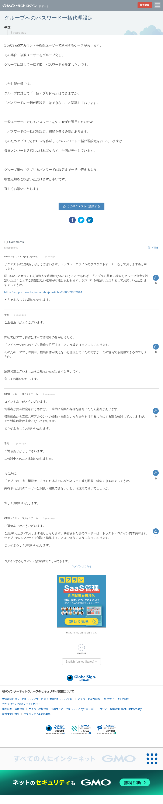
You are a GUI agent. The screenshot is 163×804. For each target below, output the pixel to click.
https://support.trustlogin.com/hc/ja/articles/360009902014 (43, 292)
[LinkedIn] (89, 220)
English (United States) (80, 661)
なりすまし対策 (10, 714)
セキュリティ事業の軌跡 (37, 713)
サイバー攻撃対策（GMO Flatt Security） (122, 709)
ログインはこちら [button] (81, 566)
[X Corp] (81, 220)
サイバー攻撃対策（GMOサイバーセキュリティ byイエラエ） (62, 709)
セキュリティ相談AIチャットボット (21, 703)
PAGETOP (81, 649)
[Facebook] (72, 220)
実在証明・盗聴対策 (13, 709)
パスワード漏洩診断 (89, 699)
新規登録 (144, 5)
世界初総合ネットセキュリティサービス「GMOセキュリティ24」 (37, 699)
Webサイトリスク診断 (116, 699)
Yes (81, 206)
